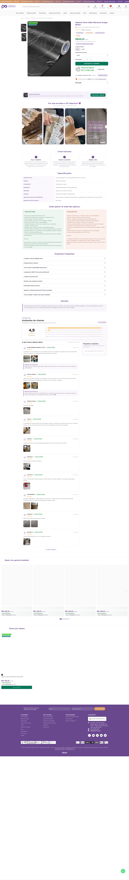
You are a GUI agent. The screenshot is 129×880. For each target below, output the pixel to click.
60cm (77, 49)
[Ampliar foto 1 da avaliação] (26, 358)
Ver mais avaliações (51, 549)
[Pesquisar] (56, 6)
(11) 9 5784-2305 (94, 729)
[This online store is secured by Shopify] (24, 742)
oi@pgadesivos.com (95, 730)
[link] (16, 608)
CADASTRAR (99, 708)
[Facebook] (89, 735)
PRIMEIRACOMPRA (102, 75)
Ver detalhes (16, 687)
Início (22, 18)
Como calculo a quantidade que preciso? (35, 267)
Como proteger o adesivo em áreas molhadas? (37, 294)
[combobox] (54, 6)
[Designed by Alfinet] (64, 752)
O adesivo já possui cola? (31, 276)
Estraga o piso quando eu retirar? (33, 281)
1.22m (83, 49)
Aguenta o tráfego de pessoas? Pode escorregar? (38, 290)
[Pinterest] (97, 735)
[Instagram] (93, 735)
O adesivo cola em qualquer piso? (33, 258)
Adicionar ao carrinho (91, 63)
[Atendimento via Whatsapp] (123, 871)
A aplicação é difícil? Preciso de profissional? (36, 272)
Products (27, 18)
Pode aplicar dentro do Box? (32, 285)
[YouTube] (105, 735)
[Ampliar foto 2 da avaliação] (34, 358)
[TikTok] (101, 735)
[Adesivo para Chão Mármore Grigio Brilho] (16, 653)
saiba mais (101, 69)
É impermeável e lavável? (31, 263)
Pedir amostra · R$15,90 (98, 95)
